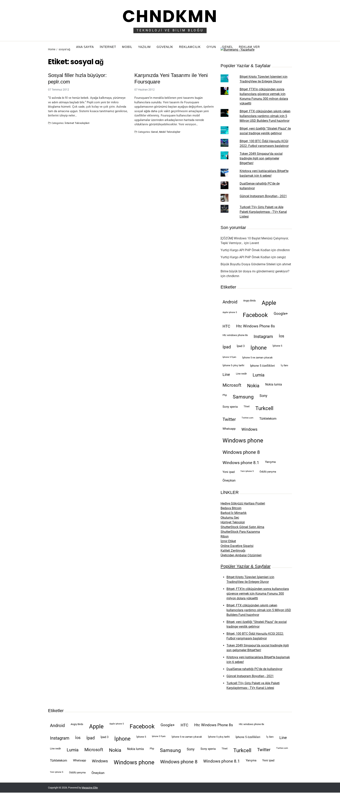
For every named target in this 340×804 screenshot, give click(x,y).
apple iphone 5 (230, 312)
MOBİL (127, 47)
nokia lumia (273, 384)
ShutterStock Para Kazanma (240, 532)
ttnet (246, 406)
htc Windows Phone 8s (255, 326)
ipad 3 (241, 346)
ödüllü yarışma (268, 471)
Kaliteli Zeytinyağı (233, 550)
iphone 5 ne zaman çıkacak (257, 357)
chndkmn (283, 250)
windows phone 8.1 (241, 462)
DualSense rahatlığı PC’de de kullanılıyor (254, 669)
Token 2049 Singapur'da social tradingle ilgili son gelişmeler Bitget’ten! (261, 158)
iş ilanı (284, 365)
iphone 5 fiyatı (229, 357)
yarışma (270, 462)
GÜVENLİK (165, 47)
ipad (227, 346)
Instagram (263, 336)
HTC (226, 326)
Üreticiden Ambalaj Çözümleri (241, 555)
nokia (253, 385)
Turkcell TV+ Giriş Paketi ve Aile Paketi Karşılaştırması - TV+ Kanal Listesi (263, 211)
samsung (243, 397)
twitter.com (247, 418)
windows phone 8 (241, 452)
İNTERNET (108, 47)
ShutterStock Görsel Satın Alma (242, 527)
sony (263, 396)
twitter (229, 419)
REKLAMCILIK (190, 47)
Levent (254, 243)
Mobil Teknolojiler (169, 131)
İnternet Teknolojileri (77, 123)
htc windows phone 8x (235, 335)
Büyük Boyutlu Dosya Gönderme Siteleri (248, 264)
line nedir (241, 373)
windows (249, 429)
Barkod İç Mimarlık (234, 513)
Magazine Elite (90, 787)
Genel (154, 131)
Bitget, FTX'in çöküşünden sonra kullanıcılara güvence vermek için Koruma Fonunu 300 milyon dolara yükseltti (257, 593)
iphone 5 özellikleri (262, 365)
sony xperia (230, 406)
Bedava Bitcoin (231, 508)
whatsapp (229, 428)
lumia (258, 374)
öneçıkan (229, 480)
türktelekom (267, 418)
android (230, 301)
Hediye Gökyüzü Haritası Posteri (243, 503)
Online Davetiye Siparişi (237, 546)
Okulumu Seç (230, 517)
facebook (255, 315)
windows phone (243, 440)
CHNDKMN (170, 16)
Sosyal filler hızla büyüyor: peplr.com (77, 78)
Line (226, 374)
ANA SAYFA (85, 47)
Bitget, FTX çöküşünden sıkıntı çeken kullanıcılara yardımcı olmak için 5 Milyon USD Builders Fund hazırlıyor (265, 116)
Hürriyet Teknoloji (233, 522)
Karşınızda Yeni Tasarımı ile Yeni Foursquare (171, 78)
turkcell (264, 408)
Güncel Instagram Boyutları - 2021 (263, 196)
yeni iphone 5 (247, 471)
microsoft (232, 385)
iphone (258, 348)
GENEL (227, 47)
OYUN (211, 47)
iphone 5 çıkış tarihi (233, 365)
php (225, 395)
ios (281, 336)
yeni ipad (229, 472)
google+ (281, 313)
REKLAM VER (249, 47)
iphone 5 (277, 345)
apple (269, 302)
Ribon (225, 536)
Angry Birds (249, 300)
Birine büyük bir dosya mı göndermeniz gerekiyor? (255, 271)
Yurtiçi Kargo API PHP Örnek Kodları (245, 250)
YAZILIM (144, 47)
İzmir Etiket (228, 541)
